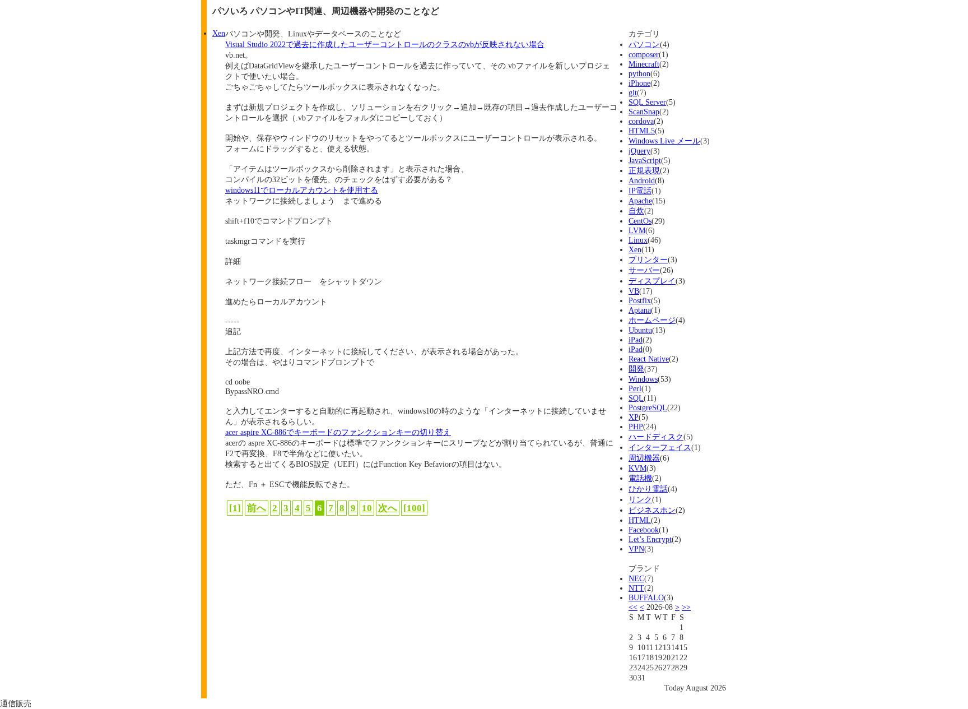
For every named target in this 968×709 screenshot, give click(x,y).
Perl (635, 388)
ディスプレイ (652, 280)
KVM (637, 468)
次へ (387, 508)
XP (634, 417)
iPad (636, 339)
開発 (636, 368)
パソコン (644, 44)
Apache (640, 200)
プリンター (648, 259)
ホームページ (652, 320)
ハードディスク (656, 436)
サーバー (644, 270)
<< (633, 607)
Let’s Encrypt (650, 539)
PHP (636, 426)
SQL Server (647, 102)
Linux (638, 239)
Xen (635, 249)
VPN (636, 548)
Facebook (644, 529)
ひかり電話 (648, 488)
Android (642, 180)
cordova (641, 121)
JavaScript (645, 160)
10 (367, 508)
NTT (636, 587)
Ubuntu (640, 330)
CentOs (640, 220)
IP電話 (640, 190)
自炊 (636, 210)
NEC (636, 578)
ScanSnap (644, 111)
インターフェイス (660, 447)
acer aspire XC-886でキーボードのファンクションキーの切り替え (338, 432)
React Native (649, 358)
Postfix (640, 300)
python (639, 73)
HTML (640, 520)
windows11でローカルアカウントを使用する (301, 190)
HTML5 (642, 130)
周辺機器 (644, 457)
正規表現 (644, 170)
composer (644, 54)
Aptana (640, 309)
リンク (640, 499)
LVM (637, 230)
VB (634, 290)
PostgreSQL (648, 407)
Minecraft (644, 63)
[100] (414, 508)
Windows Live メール (664, 140)
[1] (235, 508)
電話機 (640, 478)
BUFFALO (646, 597)
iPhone (639, 82)
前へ (256, 508)
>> (686, 607)
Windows (643, 378)
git (633, 92)
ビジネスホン (652, 510)
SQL (636, 397)
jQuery (639, 150)
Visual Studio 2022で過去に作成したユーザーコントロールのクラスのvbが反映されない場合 (384, 44)
